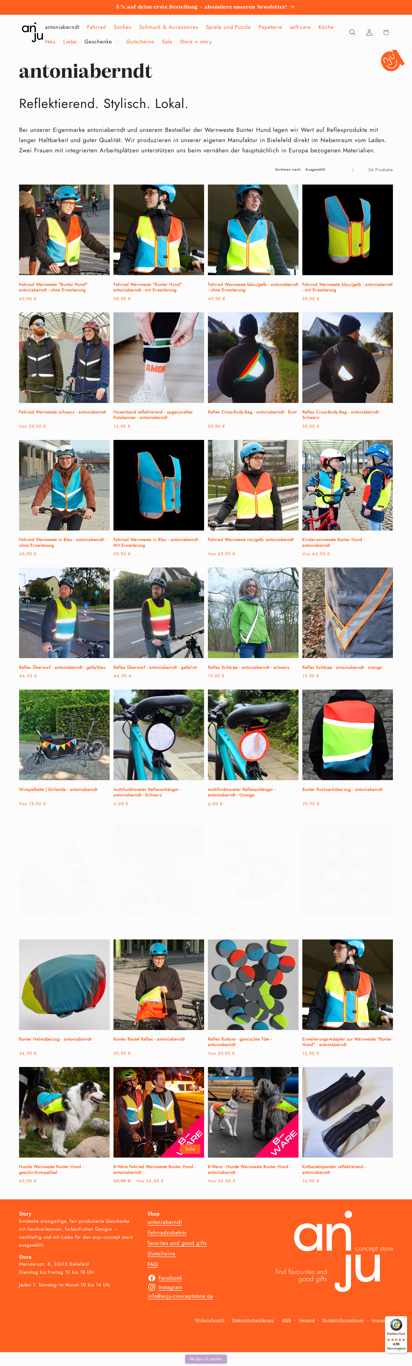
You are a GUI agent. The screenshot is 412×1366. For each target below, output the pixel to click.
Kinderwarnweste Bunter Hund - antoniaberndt (333, 542)
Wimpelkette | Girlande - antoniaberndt (58, 789)
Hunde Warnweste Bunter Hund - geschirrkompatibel (51, 1169)
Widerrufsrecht (209, 1320)
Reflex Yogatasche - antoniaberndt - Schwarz (63, 925)
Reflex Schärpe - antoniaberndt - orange (342, 667)
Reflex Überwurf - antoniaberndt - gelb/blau (62, 667)
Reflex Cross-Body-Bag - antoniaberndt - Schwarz (341, 415)
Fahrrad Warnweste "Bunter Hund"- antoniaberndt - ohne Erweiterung (54, 287)
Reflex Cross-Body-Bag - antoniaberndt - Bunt (252, 412)
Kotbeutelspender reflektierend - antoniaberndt (334, 1169)
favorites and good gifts (177, 1243)
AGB (286, 1320)
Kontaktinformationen (343, 1320)
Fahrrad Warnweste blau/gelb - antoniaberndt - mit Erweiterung (347, 287)
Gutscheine (162, 1253)
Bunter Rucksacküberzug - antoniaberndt (342, 789)
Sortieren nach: (288, 169)
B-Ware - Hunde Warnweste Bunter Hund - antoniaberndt (249, 1169)
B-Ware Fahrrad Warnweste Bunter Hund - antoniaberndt (154, 1169)
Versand (307, 1320)
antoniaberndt (165, 1222)
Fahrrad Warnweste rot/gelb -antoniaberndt (251, 539)
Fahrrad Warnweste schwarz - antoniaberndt (62, 412)
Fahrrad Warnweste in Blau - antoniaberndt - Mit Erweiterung (157, 542)
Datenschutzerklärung (253, 1320)
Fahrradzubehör (167, 1232)
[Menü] (404, 1319)
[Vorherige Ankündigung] (18, 7)
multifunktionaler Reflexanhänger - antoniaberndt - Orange (242, 792)
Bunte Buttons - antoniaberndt (331, 925)
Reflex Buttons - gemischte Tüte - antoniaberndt (240, 1042)
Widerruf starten (206, 1359)
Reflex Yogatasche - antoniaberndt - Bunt (153, 925)
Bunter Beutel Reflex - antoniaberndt (149, 1039)
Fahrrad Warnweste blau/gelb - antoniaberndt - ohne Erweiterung (253, 287)
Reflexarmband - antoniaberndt (238, 925)
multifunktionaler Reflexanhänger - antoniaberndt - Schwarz (147, 792)
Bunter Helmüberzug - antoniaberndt (55, 1039)
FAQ (153, 1264)
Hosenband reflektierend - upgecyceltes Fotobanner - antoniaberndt (152, 415)
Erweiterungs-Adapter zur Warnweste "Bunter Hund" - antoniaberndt (347, 1042)
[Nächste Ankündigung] (393, 7)
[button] (101, 41)
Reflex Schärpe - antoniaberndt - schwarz (248, 667)
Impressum (382, 1320)
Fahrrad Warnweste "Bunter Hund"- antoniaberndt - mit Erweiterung (148, 287)
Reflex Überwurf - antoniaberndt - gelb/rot (155, 667)
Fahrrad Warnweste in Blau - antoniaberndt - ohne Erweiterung (62, 542)
